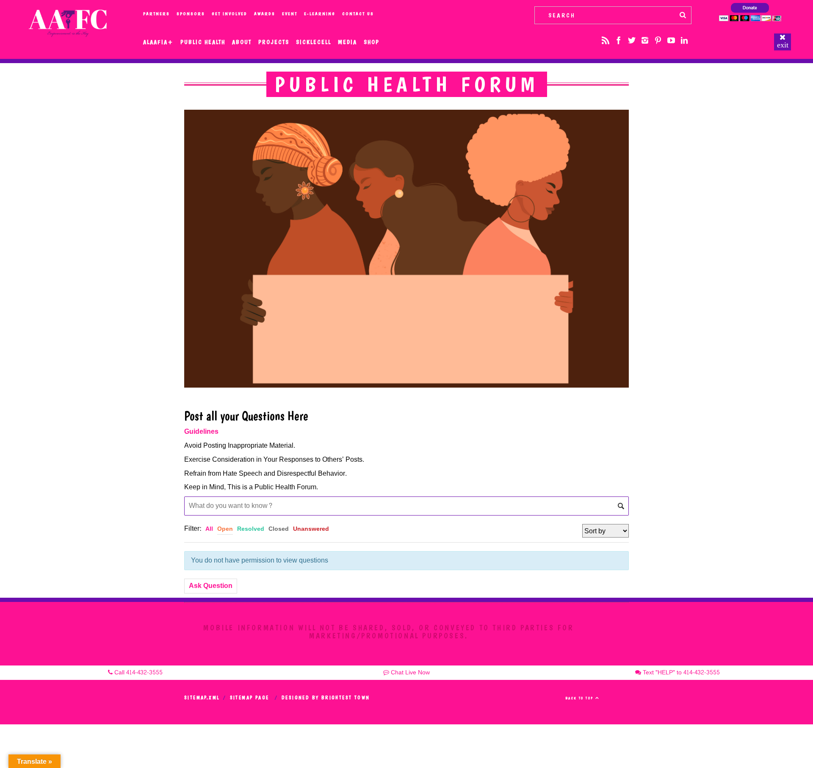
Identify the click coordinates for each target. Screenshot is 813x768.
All (209, 529)
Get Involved (229, 14)
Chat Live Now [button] (409, 672)
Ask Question (210, 585)
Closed (278, 529)
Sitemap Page (249, 698)
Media (347, 42)
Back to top (580, 698)
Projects (273, 42)
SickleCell (313, 42)
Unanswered (311, 529)
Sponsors (191, 14)
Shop (371, 42)
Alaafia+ (158, 42)
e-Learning (319, 14)
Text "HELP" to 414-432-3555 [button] (680, 672)
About (242, 42)
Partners (156, 14)
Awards (264, 14)
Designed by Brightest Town (326, 698)
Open (225, 529)
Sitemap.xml (201, 698)
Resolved (250, 529)
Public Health (202, 42)
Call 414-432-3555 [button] (138, 672)
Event (289, 14)
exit (782, 45)
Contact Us (358, 14)
